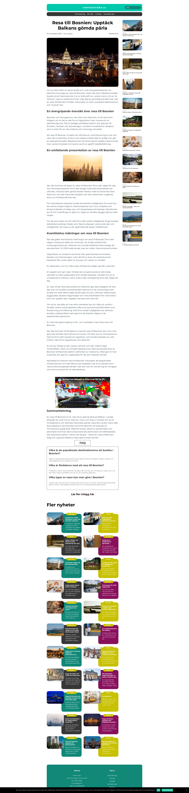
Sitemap (112, 787)
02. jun (108, 559)
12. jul (108, 514)
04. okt (108, 582)
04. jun (71, 559)
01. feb (108, 625)
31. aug (108, 537)
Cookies (98, 14)
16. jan (71, 715)
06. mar (71, 625)
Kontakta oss (109, 14)
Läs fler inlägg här (82, 494)
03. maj (71, 582)
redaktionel (113, 34)
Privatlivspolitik (167, 790)
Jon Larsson (68, 34)
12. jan (71, 537)
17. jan (108, 670)
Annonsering (80, 14)
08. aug (71, 514)
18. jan (71, 648)
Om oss (90, 14)
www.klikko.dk (79, 786)
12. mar (71, 602)
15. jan (108, 738)
